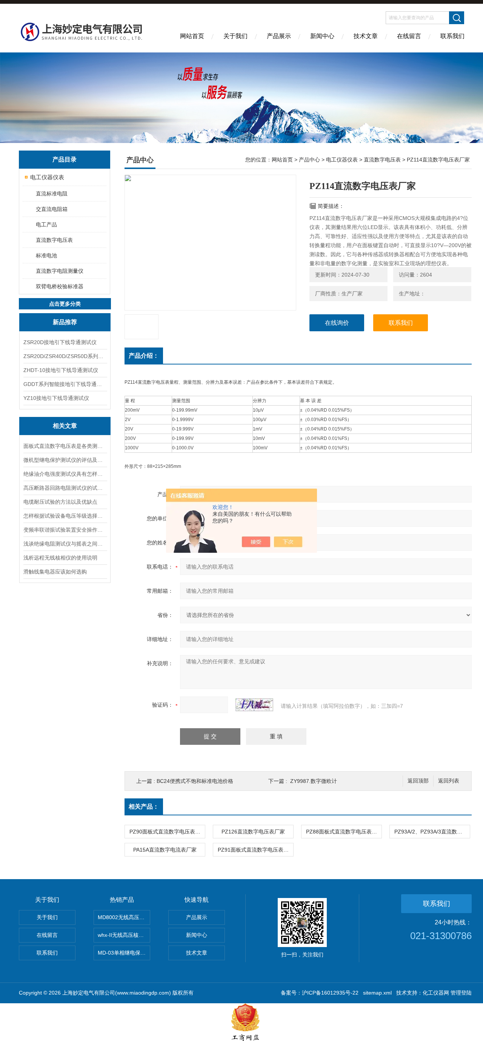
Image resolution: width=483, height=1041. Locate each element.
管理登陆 (461, 993)
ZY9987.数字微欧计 (313, 781)
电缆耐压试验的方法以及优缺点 (60, 502)
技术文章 (366, 36)
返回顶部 (418, 781)
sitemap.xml (377, 993)
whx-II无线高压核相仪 (123, 935)
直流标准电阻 (52, 194)
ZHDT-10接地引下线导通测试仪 (60, 370)
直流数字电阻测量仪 (59, 271)
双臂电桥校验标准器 (59, 286)
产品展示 (279, 36)
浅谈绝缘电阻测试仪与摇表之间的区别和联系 (64, 544)
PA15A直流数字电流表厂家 (165, 850)
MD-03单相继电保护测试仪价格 (124, 953)
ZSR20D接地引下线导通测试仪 (60, 342)
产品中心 (309, 160)
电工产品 (46, 224)
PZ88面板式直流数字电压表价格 (343, 832)
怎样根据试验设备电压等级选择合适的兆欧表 (64, 516)
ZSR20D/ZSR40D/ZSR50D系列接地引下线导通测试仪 (64, 356)
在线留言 (409, 36)
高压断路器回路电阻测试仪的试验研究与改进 (64, 488)
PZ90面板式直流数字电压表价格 (167, 832)
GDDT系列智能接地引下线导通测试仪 (64, 384)
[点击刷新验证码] (254, 704)
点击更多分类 (65, 304)
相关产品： (144, 806)
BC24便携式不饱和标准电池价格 (195, 781)
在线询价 (337, 323)
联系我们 (452, 36)
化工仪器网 (436, 993)
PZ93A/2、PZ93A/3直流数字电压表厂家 (432, 832)
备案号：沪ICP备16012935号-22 (319, 993)
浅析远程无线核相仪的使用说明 (60, 558)
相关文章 (65, 426)
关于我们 (235, 36)
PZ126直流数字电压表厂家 (253, 832)
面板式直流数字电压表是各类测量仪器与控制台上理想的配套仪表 (64, 446)
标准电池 (46, 255)
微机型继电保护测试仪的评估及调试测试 (64, 460)
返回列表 (448, 781)
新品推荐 (65, 322)
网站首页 (192, 36)
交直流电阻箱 (52, 209)
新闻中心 (322, 36)
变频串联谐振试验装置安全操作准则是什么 (64, 530)
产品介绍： (144, 355)
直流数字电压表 (54, 240)
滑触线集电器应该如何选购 (55, 572)
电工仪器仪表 (47, 177)
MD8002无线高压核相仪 (124, 917)
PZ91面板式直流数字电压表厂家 (255, 850)
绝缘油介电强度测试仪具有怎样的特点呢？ (64, 474)
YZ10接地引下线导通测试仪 (56, 398)
